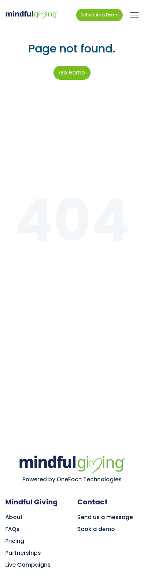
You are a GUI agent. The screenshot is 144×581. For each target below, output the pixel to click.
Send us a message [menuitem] (105, 517)
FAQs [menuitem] (12, 529)
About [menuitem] (14, 517)
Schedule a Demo (99, 15)
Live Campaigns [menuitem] (28, 565)
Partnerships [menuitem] (23, 553)
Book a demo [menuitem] (96, 529)
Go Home (72, 73)
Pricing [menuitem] (14, 541)
